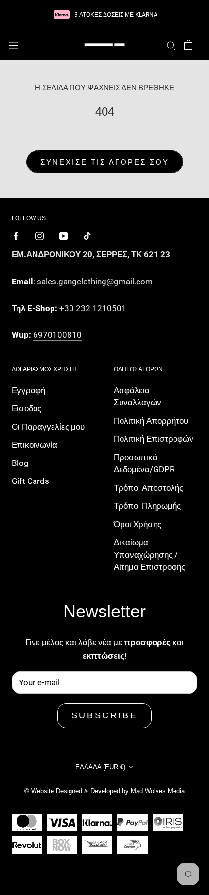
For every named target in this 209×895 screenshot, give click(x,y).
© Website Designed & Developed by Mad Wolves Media (104, 791)
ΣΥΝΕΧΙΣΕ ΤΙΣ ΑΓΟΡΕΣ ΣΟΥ (104, 162)
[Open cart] (188, 45)
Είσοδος (26, 408)
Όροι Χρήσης (137, 524)
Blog (20, 463)
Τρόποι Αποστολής (148, 488)
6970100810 (57, 335)
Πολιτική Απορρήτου (151, 421)
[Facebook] (16, 235)
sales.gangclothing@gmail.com (95, 281)
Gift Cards (30, 481)
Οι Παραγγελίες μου (48, 426)
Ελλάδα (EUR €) (100, 767)
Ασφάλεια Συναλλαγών (137, 396)
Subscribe (104, 715)
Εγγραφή (28, 390)
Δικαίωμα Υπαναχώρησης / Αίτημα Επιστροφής (149, 554)
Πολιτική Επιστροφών (153, 439)
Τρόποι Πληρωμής (147, 506)
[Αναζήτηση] (171, 44)
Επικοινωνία (34, 444)
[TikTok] (87, 235)
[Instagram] (39, 235)
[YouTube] (63, 235)
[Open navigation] (13, 45)
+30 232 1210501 (92, 308)
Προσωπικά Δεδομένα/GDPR (144, 463)
